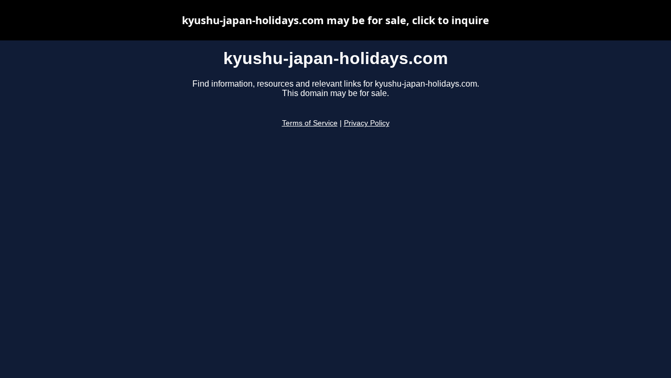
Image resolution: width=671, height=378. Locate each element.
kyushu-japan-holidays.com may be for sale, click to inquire (335, 20)
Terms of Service (310, 123)
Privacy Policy (366, 123)
